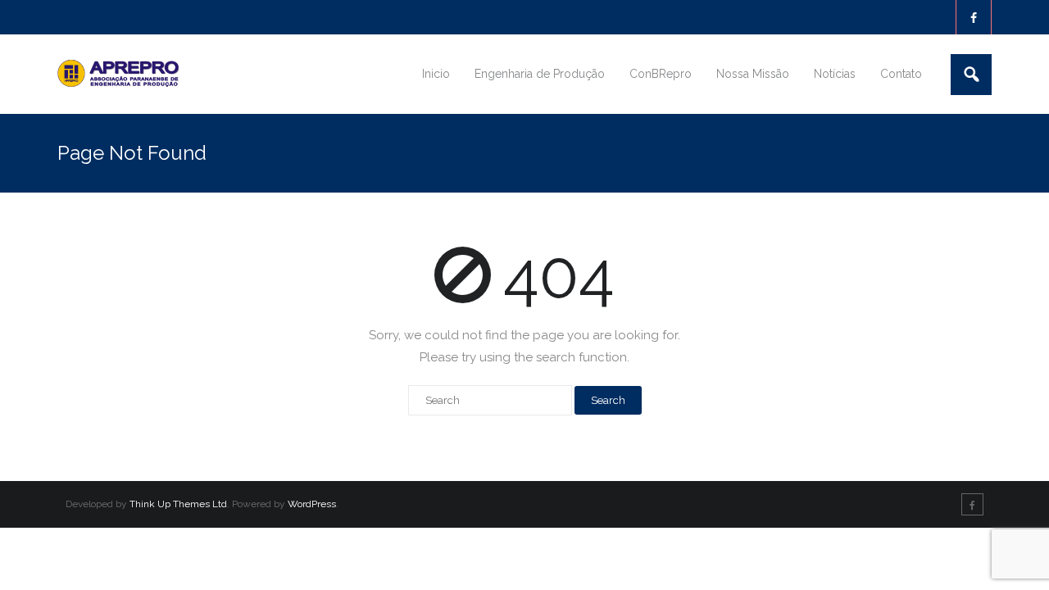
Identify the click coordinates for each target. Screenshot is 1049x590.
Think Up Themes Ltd (178, 504)
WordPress (312, 504)
